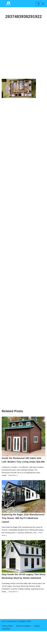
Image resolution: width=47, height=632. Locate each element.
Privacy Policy (7, 626)
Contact (37, 626)
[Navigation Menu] (38, 4)
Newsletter (6, 629)
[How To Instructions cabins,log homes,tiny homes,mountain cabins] (8, 4)
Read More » (13, 475)
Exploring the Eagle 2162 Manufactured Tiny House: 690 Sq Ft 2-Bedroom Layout (23, 518)
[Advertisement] (23, 54)
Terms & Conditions (23, 626)
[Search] (43, 4)
